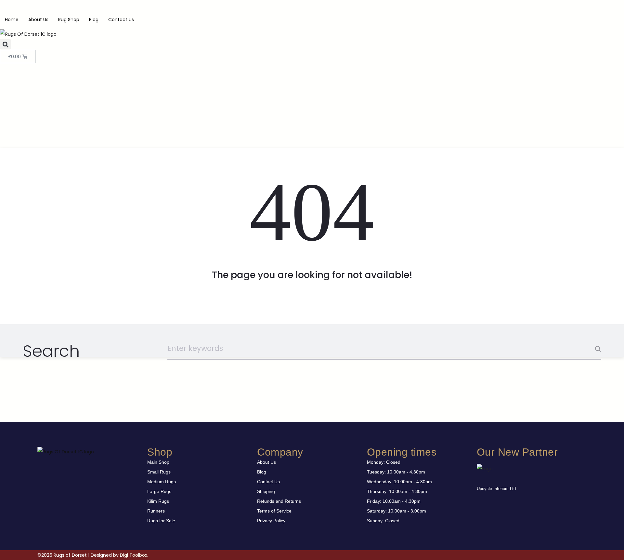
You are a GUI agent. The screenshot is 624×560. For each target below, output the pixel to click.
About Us (38, 19)
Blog (93, 19)
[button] (5, 44)
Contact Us (121, 19)
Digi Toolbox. (134, 555)
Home (12, 19)
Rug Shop (68, 19)
